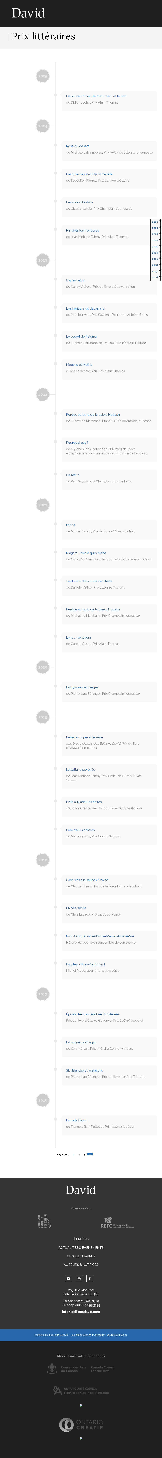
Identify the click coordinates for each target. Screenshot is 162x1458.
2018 (155, 265)
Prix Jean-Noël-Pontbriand (85, 964)
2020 (155, 252)
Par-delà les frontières (82, 230)
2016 (155, 277)
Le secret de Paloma (81, 336)
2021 (155, 246)
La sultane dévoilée (80, 769)
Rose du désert (77, 146)
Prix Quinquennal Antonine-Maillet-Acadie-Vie (100, 936)
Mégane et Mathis (79, 365)
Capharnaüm (75, 280)
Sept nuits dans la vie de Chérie (89, 581)
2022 (155, 240)
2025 (155, 221)
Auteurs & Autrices (81, 1265)
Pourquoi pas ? (77, 443)
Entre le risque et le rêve (84, 737)
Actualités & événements (81, 1248)
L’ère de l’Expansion (80, 830)
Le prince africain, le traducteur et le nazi (96, 96)
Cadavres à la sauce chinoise (87, 880)
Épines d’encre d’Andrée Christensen (93, 1014)
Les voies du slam (79, 202)
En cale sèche (76, 908)
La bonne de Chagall (81, 1042)
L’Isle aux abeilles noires (84, 802)
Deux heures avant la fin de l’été (89, 174)
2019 (155, 258)
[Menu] (149, 62)
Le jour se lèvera (78, 637)
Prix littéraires (81, 1256)
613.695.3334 (91, 1305)
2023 (155, 234)
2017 (155, 271)
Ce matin (72, 475)
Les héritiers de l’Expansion (86, 308)
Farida (70, 525)
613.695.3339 (90, 1301)
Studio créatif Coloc (117, 1335)
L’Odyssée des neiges (82, 687)
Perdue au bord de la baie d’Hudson (93, 414)
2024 (155, 227)
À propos (81, 1239)
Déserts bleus (76, 1120)
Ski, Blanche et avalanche (84, 1070)
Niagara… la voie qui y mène (86, 553)
